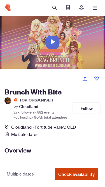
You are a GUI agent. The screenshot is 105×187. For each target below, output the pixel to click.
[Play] (52, 42)
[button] (76, 174)
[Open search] (54, 8)
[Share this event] (84, 78)
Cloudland (28, 106)
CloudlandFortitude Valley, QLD (43, 127)
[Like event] (97, 78)
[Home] (7, 7)
